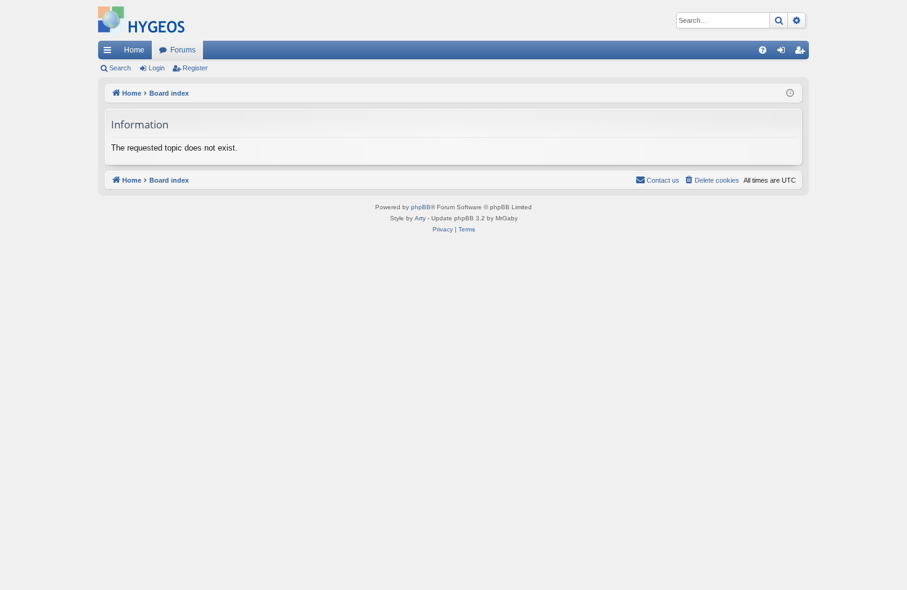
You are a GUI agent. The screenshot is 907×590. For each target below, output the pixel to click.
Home (134, 50)
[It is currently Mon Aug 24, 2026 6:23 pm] (790, 93)
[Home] (141, 20)
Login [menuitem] (783, 52)
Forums (183, 50)
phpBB (421, 207)
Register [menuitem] (802, 52)
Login (157, 68)
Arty (420, 218)
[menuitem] (762, 50)
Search (120, 68)
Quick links (110, 52)
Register (195, 68)
